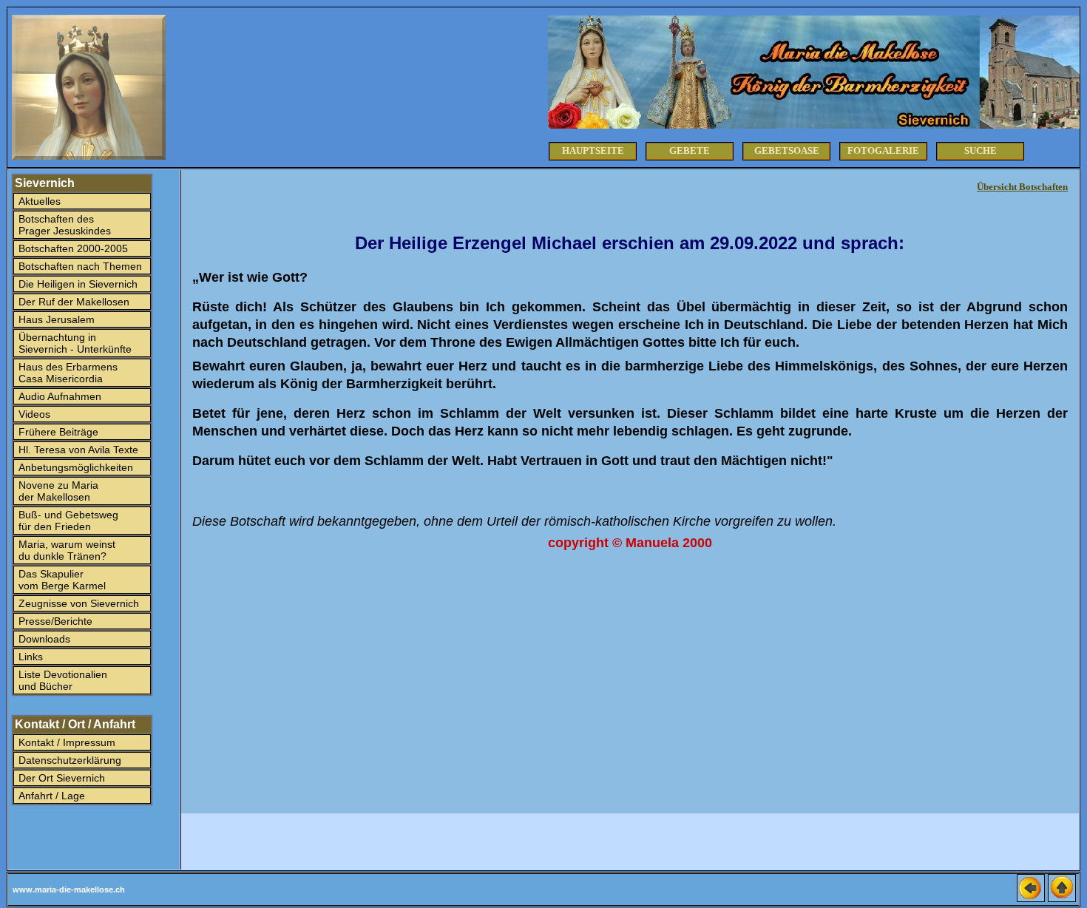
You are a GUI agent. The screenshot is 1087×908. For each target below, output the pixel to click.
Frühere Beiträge (57, 432)
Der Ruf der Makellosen (72, 302)
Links (29, 657)
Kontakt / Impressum (65, 742)
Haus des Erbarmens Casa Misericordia (67, 372)
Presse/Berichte (54, 621)
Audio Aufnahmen (58, 396)
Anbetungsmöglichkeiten (74, 467)
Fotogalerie (883, 150)
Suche (980, 150)
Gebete (689, 150)
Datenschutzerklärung (68, 760)
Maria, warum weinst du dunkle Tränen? (65, 550)
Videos (33, 414)
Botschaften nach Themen (79, 266)
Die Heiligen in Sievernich (77, 284)
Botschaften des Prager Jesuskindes (63, 225)
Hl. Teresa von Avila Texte (77, 449)
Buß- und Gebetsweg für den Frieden (67, 520)
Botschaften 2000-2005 (72, 248)
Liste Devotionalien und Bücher (61, 680)
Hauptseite (593, 150)
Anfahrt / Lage (50, 796)
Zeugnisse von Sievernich (77, 603)
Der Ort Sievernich (60, 778)
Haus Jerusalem (55, 319)
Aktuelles (38, 201)
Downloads (43, 639)
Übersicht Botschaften (1022, 186)
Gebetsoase (786, 150)
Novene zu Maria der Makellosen (57, 491)
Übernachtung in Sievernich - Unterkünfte (74, 343)
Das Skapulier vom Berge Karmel (61, 580)
